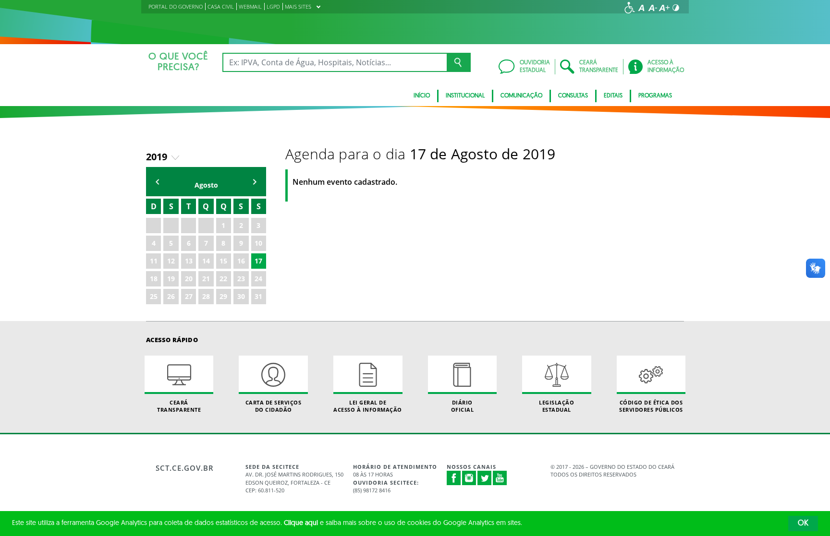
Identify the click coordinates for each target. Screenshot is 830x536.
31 (258, 296)
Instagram (469, 478)
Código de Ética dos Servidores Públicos (651, 406)
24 (258, 278)
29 (223, 296)
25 (154, 296)
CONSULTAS (573, 96)
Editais (613, 96)
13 (189, 260)
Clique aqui (301, 523)
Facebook (454, 478)
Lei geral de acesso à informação (367, 406)
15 (223, 260)
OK (803, 523)
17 (258, 260)
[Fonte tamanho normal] (641, 7)
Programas (655, 96)
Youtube (500, 478)
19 (171, 278)
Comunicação (521, 96)
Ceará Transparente (179, 406)
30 (241, 296)
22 (223, 278)
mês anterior (157, 181)
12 (171, 260)
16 (241, 260)
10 (258, 243)
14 (206, 260)
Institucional (465, 96)
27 (189, 296)
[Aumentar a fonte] (664, 7)
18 (154, 278)
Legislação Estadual (556, 406)
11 (154, 260)
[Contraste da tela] (676, 7)
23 (241, 278)
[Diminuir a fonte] (653, 7)
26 (171, 296)
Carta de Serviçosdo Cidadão (273, 406)
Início (422, 96)
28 (206, 296)
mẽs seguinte (254, 181)
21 (206, 278)
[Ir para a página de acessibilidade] (629, 7)
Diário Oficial (462, 406)
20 (189, 278)
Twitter (484, 478)
